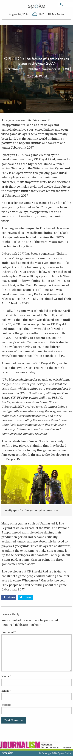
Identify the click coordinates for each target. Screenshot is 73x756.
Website (6, 704)
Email (6, 690)
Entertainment (12, 69)
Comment (8, 632)
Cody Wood (39, 76)
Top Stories (57, 14)
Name (6, 676)
